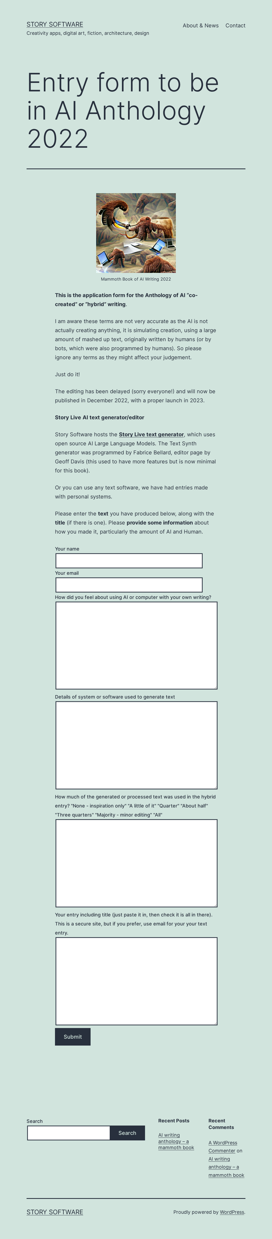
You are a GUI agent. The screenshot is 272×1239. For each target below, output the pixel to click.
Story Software (55, 24)
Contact (235, 25)
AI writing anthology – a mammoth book (176, 1141)
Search (35, 1121)
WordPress (232, 1212)
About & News (201, 25)
